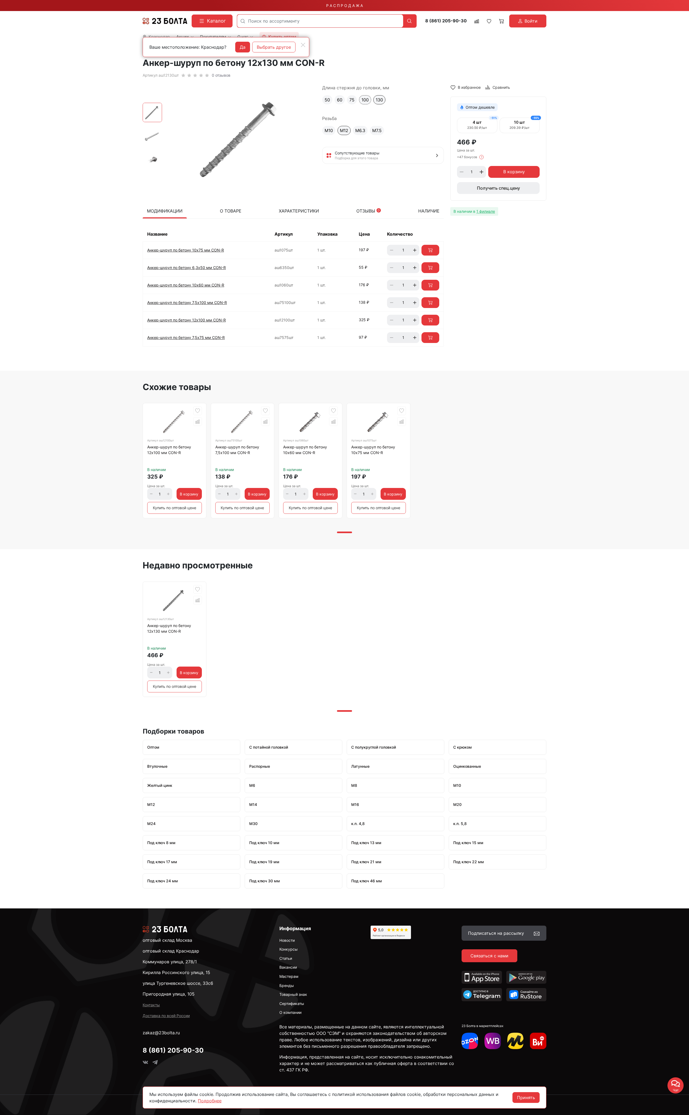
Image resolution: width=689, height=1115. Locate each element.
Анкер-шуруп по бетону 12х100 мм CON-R (186, 320)
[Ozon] (470, 1041)
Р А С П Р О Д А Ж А (344, 5)
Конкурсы (288, 949)
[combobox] (320, 21)
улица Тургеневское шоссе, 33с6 (178, 983)
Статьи (285, 958)
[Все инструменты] (538, 1041)
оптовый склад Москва (167, 940)
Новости (287, 940)
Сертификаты (291, 1003)
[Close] (303, 45)
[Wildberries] (492, 1041)
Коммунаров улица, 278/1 (170, 961)
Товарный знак (293, 994)
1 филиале (485, 211)
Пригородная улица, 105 (169, 994)
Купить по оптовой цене (174, 507)
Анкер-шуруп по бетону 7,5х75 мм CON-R (186, 337)
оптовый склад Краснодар (171, 951)
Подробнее (210, 1100)
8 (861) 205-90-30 (446, 20)
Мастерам (288, 976)
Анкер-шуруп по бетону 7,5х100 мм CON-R (187, 302)
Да (242, 47)
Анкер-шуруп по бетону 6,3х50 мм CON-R (186, 267)
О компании (290, 1012)
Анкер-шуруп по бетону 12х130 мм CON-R (169, 628)
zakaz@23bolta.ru (161, 1032)
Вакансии (288, 967)
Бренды (286, 985)
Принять (526, 1097)
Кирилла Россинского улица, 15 (176, 972)
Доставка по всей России (166, 1015)
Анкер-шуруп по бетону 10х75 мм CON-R (185, 250)
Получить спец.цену (498, 188)
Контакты (151, 1005)
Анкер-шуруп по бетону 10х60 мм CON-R (185, 285)
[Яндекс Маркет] (515, 1041)
